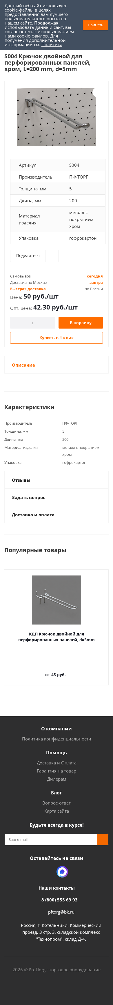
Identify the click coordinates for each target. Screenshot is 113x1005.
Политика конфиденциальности (56, 739)
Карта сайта (56, 811)
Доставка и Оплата (56, 763)
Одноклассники (48, 871)
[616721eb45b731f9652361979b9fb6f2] (56, 117)
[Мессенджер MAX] (62, 871)
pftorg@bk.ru (61, 912)
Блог (56, 793)
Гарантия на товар (56, 771)
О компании (56, 728)
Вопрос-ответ (56, 803)
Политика (51, 44)
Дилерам (56, 779)
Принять (95, 24)
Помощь (56, 752)
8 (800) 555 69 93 (59, 900)
